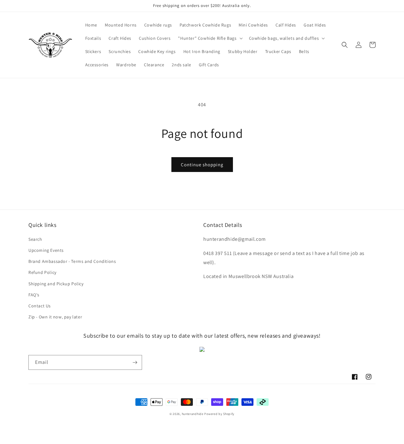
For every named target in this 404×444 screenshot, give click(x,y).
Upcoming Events (46, 250)
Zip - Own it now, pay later (55, 317)
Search (35, 239)
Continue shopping (202, 165)
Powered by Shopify (219, 414)
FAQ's (33, 295)
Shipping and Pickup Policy (56, 284)
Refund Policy (42, 272)
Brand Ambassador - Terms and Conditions (72, 261)
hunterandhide (193, 414)
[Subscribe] (135, 362)
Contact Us (39, 306)
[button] (209, 38)
